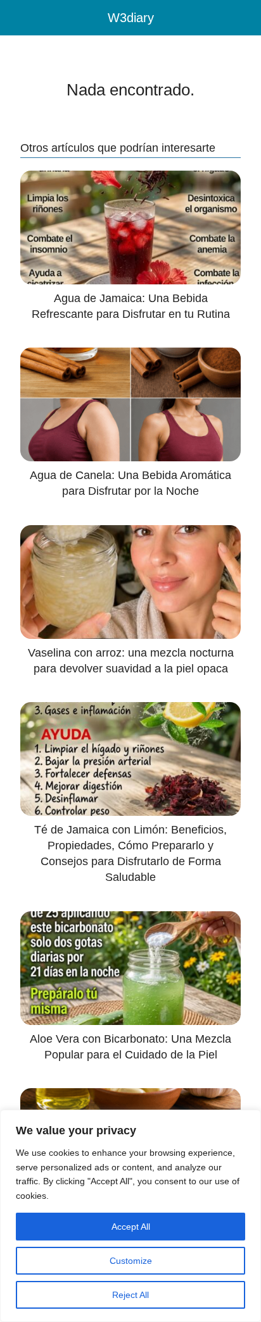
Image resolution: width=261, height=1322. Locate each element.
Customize (131, 1261)
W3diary (131, 18)
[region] (130, 1216)
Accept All (130, 1227)
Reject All (130, 1295)
